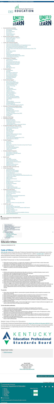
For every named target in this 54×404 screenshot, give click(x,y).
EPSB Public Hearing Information (12, 227)
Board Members (8, 225)
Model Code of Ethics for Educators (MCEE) (39, 323)
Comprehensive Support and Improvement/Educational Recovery (19, 175)
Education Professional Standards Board (14, 107)
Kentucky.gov (4, 402)
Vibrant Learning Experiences (12, 213)
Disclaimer (6, 391)
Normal (35, 392)
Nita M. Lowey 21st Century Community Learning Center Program (19, 144)
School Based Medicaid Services (12, 97)
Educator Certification (10, 228)
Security (5, 389)
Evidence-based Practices (11, 178)
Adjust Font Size (34, 388)
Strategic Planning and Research (12, 64)
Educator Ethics (9, 232)
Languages (6, 395)
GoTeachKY (7, 238)
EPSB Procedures (8, 352)
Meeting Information (9, 226)
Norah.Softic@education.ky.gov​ (27, 369)
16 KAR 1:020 (40, 253)
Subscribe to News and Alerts (45, 376)
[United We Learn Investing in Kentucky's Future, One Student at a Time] (27, 21)
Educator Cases (10, 236)
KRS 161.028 (4, 252)
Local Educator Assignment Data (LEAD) (14, 113)
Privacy (5, 388)
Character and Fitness (11, 234)
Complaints (9, 235)
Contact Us (6, 393)
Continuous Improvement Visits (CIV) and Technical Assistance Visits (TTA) (21, 48)
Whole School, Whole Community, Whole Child (15, 202)
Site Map (6, 394)
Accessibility (6, 392)
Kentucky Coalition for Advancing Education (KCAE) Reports (18, 207)
